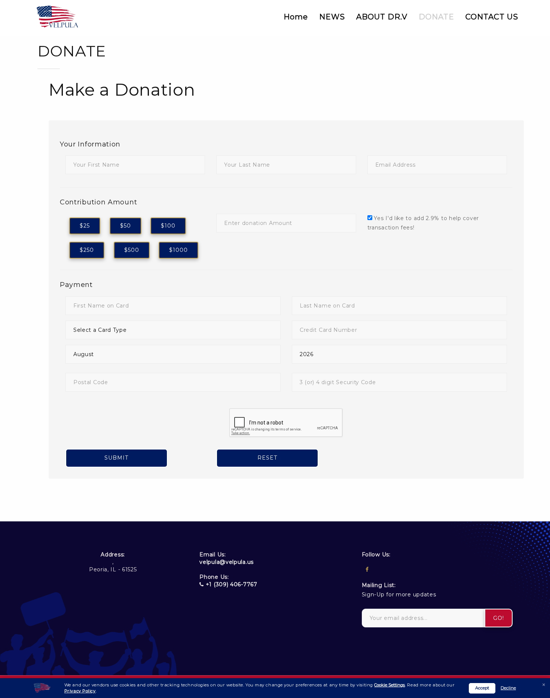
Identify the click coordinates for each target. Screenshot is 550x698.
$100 (168, 225)
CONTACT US (491, 16)
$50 (125, 225)
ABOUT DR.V (381, 16)
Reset (267, 457)
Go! (498, 618)
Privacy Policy (80, 691)
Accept (482, 688)
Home (296, 16)
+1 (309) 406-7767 (231, 584)
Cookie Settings (389, 685)
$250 (87, 250)
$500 (131, 250)
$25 (85, 225)
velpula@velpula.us (226, 562)
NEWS (332, 16)
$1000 (178, 250)
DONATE (436, 16)
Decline (508, 688)
